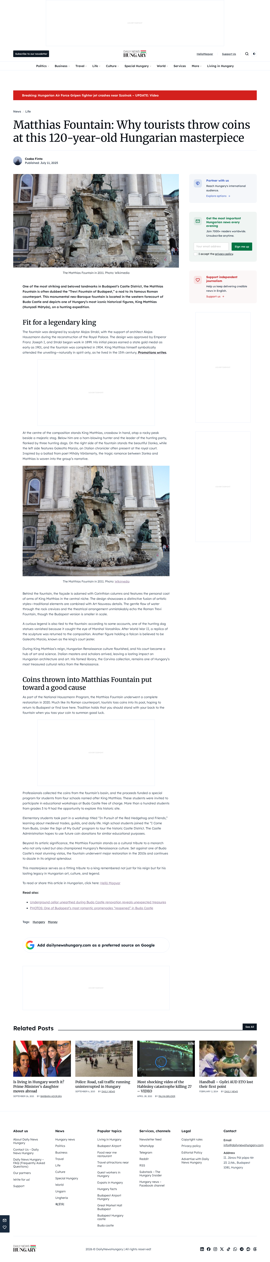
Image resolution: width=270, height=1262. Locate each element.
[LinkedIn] (202, 1249)
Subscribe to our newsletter (31, 53)
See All (249, 1026)
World (161, 66)
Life (95, 66)
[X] (222, 1249)
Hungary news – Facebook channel (152, 1183)
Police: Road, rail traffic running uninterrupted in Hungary (102, 1084)
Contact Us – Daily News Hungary (26, 1151)
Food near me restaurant (107, 1154)
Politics (41, 66)
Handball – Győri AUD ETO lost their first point (226, 1084)
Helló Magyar (110, 883)
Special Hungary (137, 66)
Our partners (22, 1173)
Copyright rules (192, 1139)
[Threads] (255, 1249)
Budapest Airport (109, 1146)
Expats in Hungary (110, 1182)
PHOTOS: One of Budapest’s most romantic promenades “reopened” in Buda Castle (91, 908)
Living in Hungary (220, 66)
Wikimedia (122, 581)
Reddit (144, 1159)
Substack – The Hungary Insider (150, 1173)
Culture (111, 66)
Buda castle (105, 1225)
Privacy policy (191, 1146)
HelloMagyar (205, 54)
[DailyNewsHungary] (135, 53)
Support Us (229, 54)
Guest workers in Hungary (108, 1174)
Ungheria (61, 1198)
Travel (79, 66)
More (195, 66)
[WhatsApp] (235, 1249)
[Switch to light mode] (254, 53)
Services (180, 66)
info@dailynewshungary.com (244, 1145)
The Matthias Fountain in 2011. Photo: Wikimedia (96, 273)
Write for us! (21, 1179)
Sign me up (242, 246)
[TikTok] (228, 1249)
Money (52, 922)
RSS (142, 1165)
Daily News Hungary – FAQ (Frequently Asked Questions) (29, 1163)
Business (61, 66)
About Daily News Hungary (25, 1141)
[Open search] (247, 54)
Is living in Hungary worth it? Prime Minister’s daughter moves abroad (38, 1087)
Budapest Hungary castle (110, 1217)
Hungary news (65, 1139)
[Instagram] (215, 1249)
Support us (213, 296)
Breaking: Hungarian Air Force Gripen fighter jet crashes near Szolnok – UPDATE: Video (90, 95)
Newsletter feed (150, 1139)
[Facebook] (208, 1249)
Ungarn (60, 1191)
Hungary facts (107, 1189)
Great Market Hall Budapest (109, 1207)
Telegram (145, 1152)
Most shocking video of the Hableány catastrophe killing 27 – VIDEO (164, 1087)
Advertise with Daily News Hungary (195, 1160)
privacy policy (224, 254)
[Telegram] (242, 1249)
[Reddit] (248, 1249)
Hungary (39, 922)
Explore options (216, 196)
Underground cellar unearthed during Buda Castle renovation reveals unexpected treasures (98, 902)
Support (18, 1186)
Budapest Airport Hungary (109, 1197)
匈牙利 (59, 1204)
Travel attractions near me (113, 1164)
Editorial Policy (191, 1152)
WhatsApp (146, 1146)
